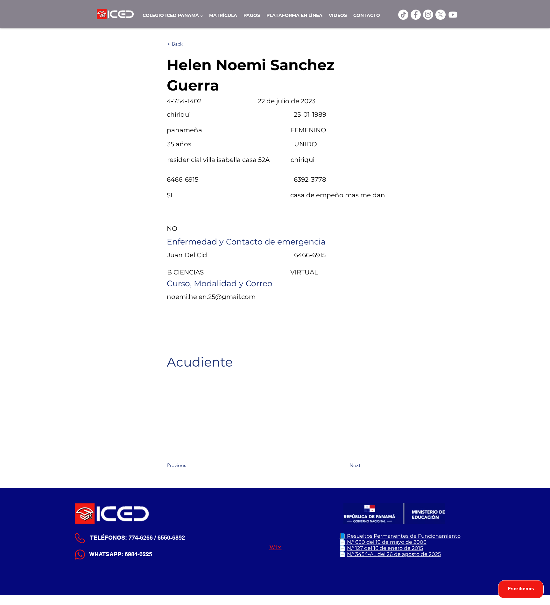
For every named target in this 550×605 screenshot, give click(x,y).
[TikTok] (403, 15)
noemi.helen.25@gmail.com (211, 297)
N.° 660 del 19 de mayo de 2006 (386, 542)
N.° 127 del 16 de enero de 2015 (385, 548)
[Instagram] (428, 15)
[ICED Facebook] (416, 15)
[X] (440, 15)
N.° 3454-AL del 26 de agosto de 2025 (394, 554)
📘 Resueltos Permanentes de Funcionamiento (400, 536)
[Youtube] (453, 15)
